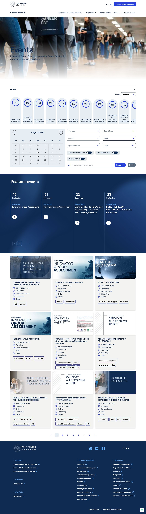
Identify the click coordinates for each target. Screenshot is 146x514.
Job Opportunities (128, 12)
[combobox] (128, 94)
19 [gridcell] (38, 156)
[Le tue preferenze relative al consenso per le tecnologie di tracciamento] (142, 510)
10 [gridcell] (23, 153)
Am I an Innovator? (104, 153)
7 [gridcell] (52, 149)
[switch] (89, 153)
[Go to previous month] (14, 132)
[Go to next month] (61, 132)
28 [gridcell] (30, 145)
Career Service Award (77, 153)
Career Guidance (105, 12)
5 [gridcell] (37, 149)
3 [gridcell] (23, 149)
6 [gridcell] (45, 149)
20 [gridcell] (45, 156)
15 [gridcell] (59, 153)
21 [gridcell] (52, 156)
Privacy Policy (94, 509)
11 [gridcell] (30, 153)
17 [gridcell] (23, 156)
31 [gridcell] (52, 145)
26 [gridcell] (16, 145)
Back (16, 44)
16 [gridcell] (16, 156)
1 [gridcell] (59, 145)
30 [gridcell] (45, 145)
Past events (73, 159)
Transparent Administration (112, 509)
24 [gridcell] (23, 160)
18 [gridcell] (30, 156)
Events (116, 12)
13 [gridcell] (45, 153)
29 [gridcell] (38, 145)
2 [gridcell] (15, 149)
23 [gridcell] (16, 160)
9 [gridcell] (15, 153)
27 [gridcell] (23, 145)
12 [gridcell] (38, 153)
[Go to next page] (94, 435)
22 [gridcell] (60, 156)
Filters (13, 89)
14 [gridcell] (52, 153)
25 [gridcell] (30, 160)
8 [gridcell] (59, 149)
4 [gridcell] (30, 149)
